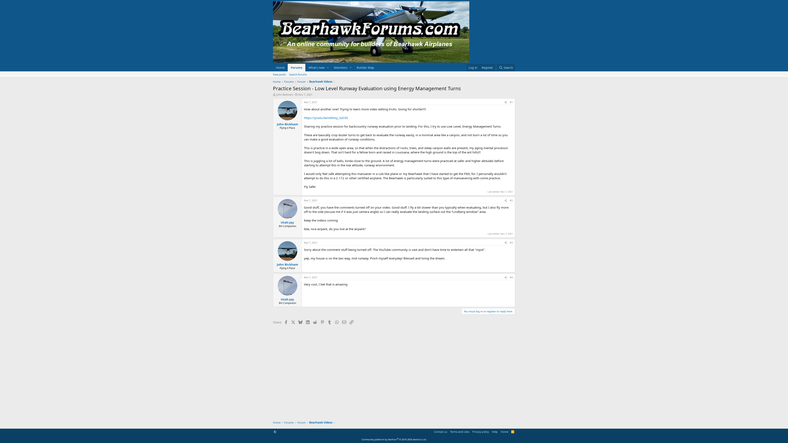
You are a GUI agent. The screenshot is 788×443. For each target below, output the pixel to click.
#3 (511, 242)
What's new (316, 67)
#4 (511, 277)
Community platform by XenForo (394, 439)
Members (340, 67)
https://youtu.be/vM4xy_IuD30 (326, 118)
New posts (279, 74)
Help (495, 432)
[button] (328, 67)
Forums (296, 67)
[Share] (505, 102)
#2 (511, 200)
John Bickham (284, 94)
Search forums (298, 74)
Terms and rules (459, 432)
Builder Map (365, 67)
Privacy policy (480, 432)
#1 (511, 102)
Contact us (440, 432)
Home (280, 67)
